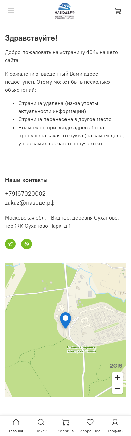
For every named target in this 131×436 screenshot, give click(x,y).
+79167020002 (25, 193)
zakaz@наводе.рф (30, 202)
